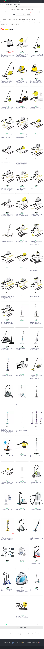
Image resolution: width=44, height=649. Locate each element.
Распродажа (30, 12)
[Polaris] (15, 29)
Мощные (31, 21)
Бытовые (17, 24)
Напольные (13, 21)
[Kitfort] (11, 29)
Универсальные (3, 19)
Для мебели (37, 21)
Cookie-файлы (17, 647)
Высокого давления (22, 19)
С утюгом (33, 19)
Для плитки (26, 21)
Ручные (9, 19)
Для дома (12, 24)
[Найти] (12, 1)
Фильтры (8, 12)
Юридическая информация (27, 647)
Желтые (28, 19)
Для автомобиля (20, 21)
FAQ (21, 647)
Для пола (7, 24)
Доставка (19, 642)
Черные (2, 24)
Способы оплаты (7, 642)
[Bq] (2, 29)
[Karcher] (7, 29)
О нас (39, 647)
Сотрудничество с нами (32, 642)
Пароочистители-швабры (5, 21)
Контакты (34, 647)
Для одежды (15, 19)
